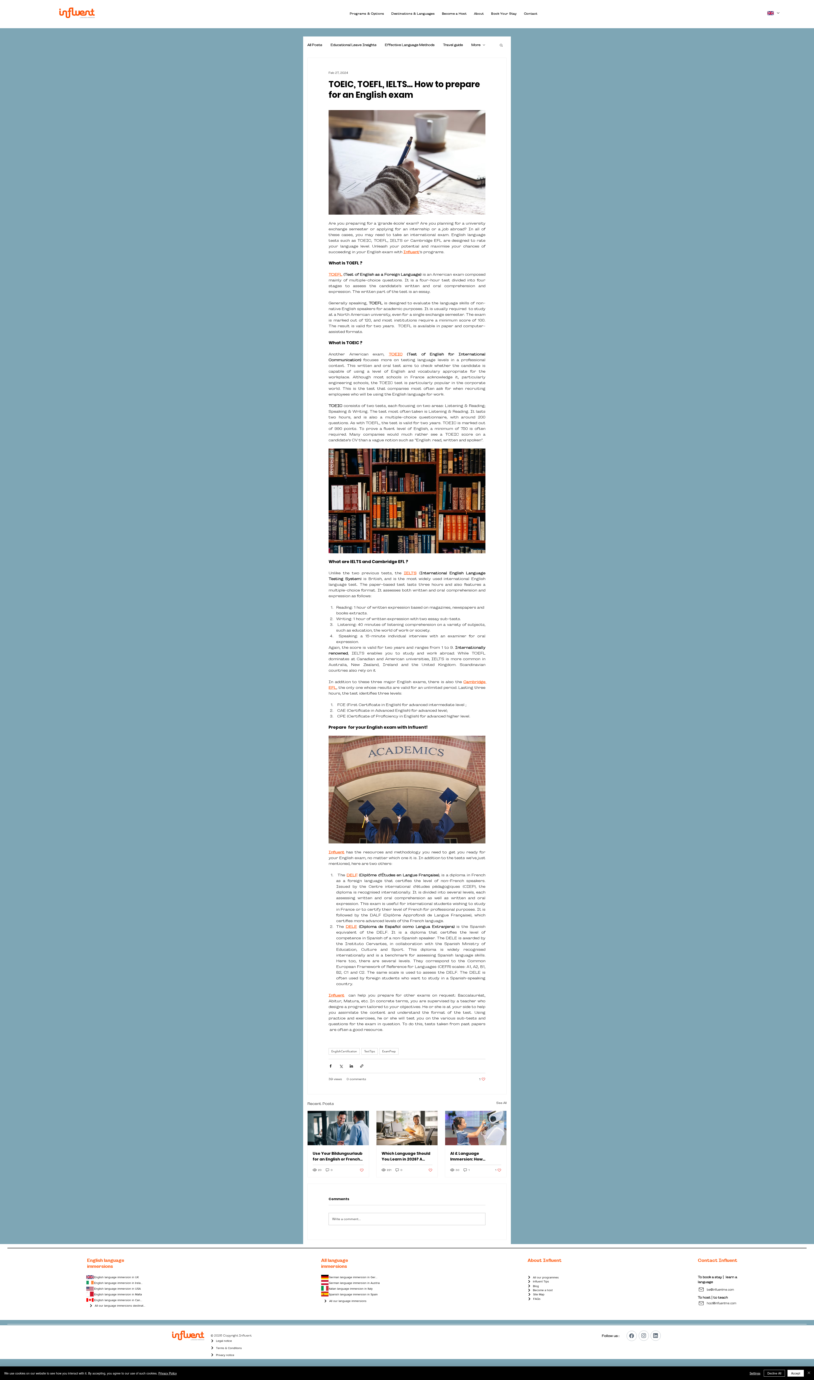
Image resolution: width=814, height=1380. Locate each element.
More (476, 45)
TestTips (369, 1051)
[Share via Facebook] (331, 1066)
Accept (795, 1373)
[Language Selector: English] (773, 13)
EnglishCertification (344, 1051)
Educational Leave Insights (353, 45)
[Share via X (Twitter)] (341, 1066)
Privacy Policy (167, 1373)
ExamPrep (389, 1051)
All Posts (314, 45)
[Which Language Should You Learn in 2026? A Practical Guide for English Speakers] (407, 1128)
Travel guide (453, 45)
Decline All (774, 1373)
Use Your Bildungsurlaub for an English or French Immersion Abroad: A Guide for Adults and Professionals (337, 1156)
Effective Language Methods (410, 45)
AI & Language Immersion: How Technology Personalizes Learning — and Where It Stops (475, 1156)
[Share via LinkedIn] (351, 1066)
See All (501, 1103)
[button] (366, 13)
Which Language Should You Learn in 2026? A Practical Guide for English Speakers (406, 1156)
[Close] (808, 1373)
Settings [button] (755, 1373)
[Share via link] (362, 1066)
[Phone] (632, 1336)
